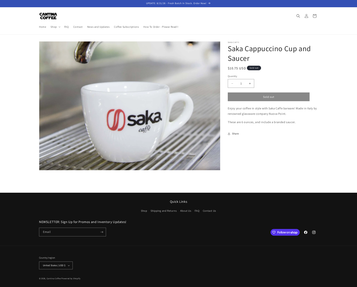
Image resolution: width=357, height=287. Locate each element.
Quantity (232, 76)
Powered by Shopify (71, 278)
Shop (144, 210)
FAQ (197, 210)
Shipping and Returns (164, 210)
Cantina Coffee (54, 278)
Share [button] (235, 133)
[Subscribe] (102, 232)
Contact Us (209, 210)
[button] (55, 27)
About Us (185, 210)
